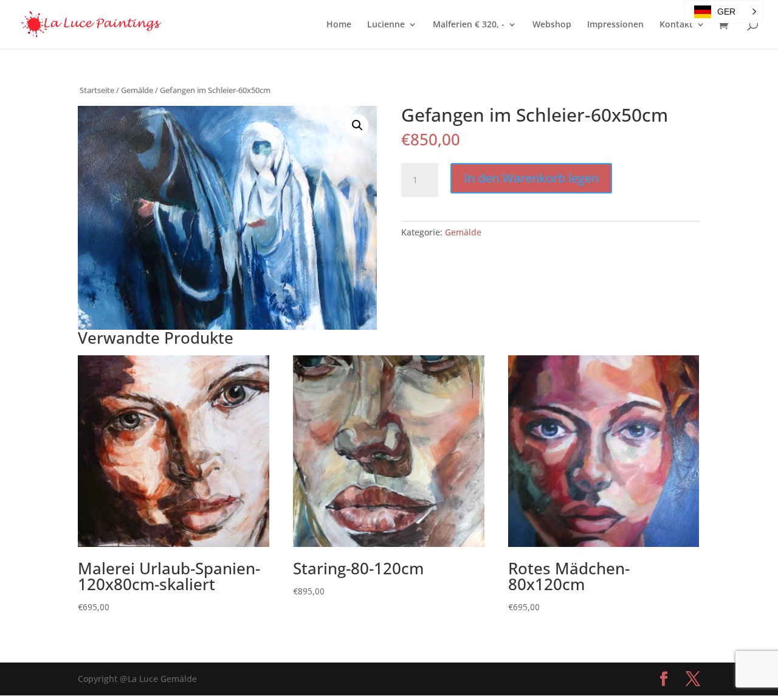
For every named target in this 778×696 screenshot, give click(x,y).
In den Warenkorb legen (531, 178)
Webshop (551, 25)
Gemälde (137, 90)
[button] (357, 125)
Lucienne (386, 25)
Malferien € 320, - (468, 25)
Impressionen (615, 25)
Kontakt (676, 25)
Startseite (97, 90)
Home (338, 25)
